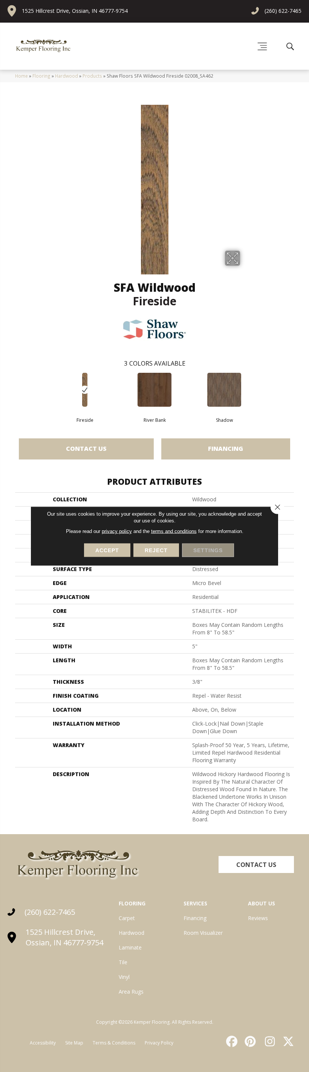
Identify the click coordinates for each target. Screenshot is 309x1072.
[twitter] (286, 1041)
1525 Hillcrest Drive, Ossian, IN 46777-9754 (75, 10)
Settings (208, 550)
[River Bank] (155, 390)
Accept (107, 550)
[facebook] (230, 1041)
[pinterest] (249, 1041)
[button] (256, 864)
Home (21, 76)
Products (92, 76)
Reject (156, 550)
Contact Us (86, 448)
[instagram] (267, 1041)
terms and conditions (174, 531)
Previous (11, 389)
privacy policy (117, 531)
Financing (225, 448)
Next (297, 389)
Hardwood (66, 76)
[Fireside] (85, 390)
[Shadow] (224, 390)
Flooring (41, 76)
